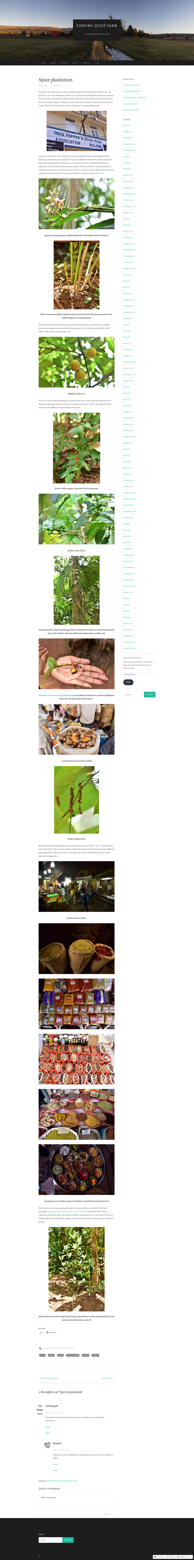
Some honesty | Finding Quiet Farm (62, 1480)
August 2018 (127, 517)
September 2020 (129, 374)
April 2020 (127, 405)
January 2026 (128, 138)
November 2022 (129, 256)
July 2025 (126, 156)
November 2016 (129, 648)
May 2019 (126, 461)
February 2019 (128, 480)
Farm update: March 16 (132, 91)
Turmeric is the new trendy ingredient (55, 695)
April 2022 (127, 287)
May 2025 (126, 169)
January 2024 (128, 237)
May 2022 (127, 281)
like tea (98, 845)
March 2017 (127, 623)
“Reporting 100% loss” (131, 85)
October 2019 (128, 430)
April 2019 (127, 468)
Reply (47, 1433)
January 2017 (128, 636)
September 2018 (129, 511)
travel (72, 1348)
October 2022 (128, 262)
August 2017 (127, 592)
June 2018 (126, 530)
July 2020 (126, 387)
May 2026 (127, 125)
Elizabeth (55, 85)
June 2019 (126, 455)
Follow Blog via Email (132, 658)
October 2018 (128, 505)
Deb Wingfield (51, 1406)
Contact (86, 63)
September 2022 (129, 268)
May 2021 (126, 337)
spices (85, 1355)
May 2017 (126, 611)
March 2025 (127, 175)
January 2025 (128, 187)
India (57, 1348)
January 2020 (128, 424)
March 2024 (127, 231)
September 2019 (129, 436)
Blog (97, 63)
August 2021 (127, 318)
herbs (51, 1355)
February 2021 (128, 349)
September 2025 (129, 150)
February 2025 (128, 181)
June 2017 (126, 605)
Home (43, 63)
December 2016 (129, 642)
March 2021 (127, 343)
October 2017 (128, 580)
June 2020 (127, 393)
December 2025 (129, 144)
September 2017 (129, 586)
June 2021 (126, 331)
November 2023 (129, 243)
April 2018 (127, 542)
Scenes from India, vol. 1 (49, 1378)
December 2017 (129, 567)
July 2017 (126, 598)
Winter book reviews (131, 110)
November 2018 (129, 499)
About (75, 63)
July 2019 (126, 449)
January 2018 (128, 561)
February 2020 (128, 418)
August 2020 (128, 380)
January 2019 (128, 486)
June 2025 (127, 163)
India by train (108, 1378)
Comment (106, 1514)
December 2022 (129, 250)
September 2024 (129, 206)
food (52, 1348)
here (101, 173)
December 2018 (129, 493)
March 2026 (127, 131)
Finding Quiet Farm (97, 25)
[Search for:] (139, 694)
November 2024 (129, 194)
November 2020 (129, 362)
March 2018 (127, 549)
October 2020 (128, 368)
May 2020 (127, 399)
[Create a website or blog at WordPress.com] (39, 1556)
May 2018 (126, 536)
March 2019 (127, 474)
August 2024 (128, 212)
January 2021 (128, 356)
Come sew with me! (130, 104)
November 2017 (129, 573)
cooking (46, 1348)
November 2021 (129, 299)
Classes (64, 63)
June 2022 (127, 275)
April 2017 (127, 617)
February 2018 (128, 555)
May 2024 (126, 225)
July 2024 (126, 219)
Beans (53, 63)
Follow (128, 682)
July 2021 (126, 324)
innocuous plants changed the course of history (67, 1211)
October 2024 (128, 200)
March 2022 (127, 293)
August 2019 (127, 443)
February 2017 (128, 629)
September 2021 (129, 312)
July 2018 (126, 524)
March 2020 (127, 412)
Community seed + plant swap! (135, 97)
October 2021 (128, 306)
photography (64, 1348)
